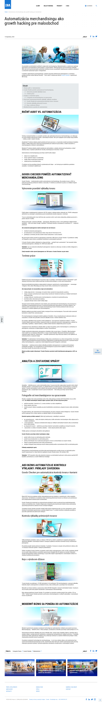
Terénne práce (30, 94)
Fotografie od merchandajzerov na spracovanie (39, 97)
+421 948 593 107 (62, 699)
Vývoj (37, 689)
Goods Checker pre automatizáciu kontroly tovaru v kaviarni (42, 101)
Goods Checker (65, 75)
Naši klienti (9, 689)
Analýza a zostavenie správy (31, 95)
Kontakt (68, 689)
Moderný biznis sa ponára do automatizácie (35, 107)
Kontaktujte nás (53, 699)
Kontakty (98, 351)
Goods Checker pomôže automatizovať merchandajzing (38, 90)
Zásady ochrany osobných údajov (37, 699)
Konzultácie (39, 687)
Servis (38, 691)
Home (6, 12)
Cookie (47, 699)
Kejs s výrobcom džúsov (33, 105)
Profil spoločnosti (11, 687)
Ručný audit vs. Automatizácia (32, 88)
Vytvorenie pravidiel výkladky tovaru (36, 92)
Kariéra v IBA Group (71, 687)
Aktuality (9, 691)
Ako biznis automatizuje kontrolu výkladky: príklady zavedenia (40, 99)
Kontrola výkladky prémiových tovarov (37, 103)
